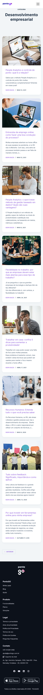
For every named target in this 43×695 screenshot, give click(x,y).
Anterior (9, 552)
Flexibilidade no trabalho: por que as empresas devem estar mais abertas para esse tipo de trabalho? (20, 274)
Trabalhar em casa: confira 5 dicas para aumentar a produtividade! (19, 342)
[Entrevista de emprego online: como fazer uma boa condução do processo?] (21, 113)
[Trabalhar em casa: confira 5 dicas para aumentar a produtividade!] (21, 320)
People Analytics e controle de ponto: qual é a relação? (20, 71)
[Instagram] (28, 671)
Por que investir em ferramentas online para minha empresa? (21, 514)
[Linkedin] (24, 671)
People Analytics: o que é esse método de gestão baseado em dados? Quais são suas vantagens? (20, 203)
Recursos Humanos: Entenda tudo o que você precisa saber (20, 411)
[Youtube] (19, 671)
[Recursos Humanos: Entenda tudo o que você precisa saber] (21, 390)
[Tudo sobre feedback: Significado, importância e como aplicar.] (21, 455)
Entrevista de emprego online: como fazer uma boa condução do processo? (21, 135)
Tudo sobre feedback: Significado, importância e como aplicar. (21, 477)
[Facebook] (14, 671)
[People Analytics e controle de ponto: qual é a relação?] (21, 50)
